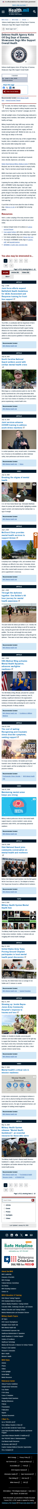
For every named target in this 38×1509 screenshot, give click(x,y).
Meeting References (7, 1401)
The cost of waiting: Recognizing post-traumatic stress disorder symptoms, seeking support (14, 733)
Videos (8, 1218)
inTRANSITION (19, 1177)
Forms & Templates (7, 1395)
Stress (21, 464)
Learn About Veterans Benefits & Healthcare (14, 1436)
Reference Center (8, 1381)
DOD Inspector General (18, 1470)
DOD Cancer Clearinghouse (10, 1322)
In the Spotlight (6, 1372)
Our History (5, 1286)
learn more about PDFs (27, 1503)
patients (30, 240)
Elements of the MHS (8, 1277)
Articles (8, 1205)
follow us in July (10, 207)
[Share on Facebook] (4, 88)
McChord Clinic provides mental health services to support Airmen (13, 535)
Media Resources (7, 1377)
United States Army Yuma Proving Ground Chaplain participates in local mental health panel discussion (14, 953)
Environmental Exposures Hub (10, 1331)
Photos (8, 1212)
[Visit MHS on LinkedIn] (12, 1236)
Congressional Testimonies (9, 1387)
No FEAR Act (10, 1462)
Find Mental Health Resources (10, 1441)
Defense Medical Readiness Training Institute (15, 1304)
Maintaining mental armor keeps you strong (13, 793)
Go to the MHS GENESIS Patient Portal (13, 1428)
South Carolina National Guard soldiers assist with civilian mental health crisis (14, 362)
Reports (4, 1413)
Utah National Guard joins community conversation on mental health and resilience (15, 850)
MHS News (6, 1360)
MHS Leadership (6, 1274)
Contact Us (5, 1292)
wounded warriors (15, 242)
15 (6, 266)
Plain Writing (12, 1478)
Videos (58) (25, 273)
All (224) (5, 273)
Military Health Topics (10, 1316)
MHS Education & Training (12, 1295)
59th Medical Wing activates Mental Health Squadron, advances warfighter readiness (14, 665)
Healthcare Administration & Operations (13, 1333)
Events (8, 1209)
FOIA (24, 1466)
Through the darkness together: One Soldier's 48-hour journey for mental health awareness (14, 596)
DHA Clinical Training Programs (11, 1298)
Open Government (26, 1474)
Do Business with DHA (8, 1444)
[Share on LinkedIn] (10, 88)
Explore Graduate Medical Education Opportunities (16, 1447)
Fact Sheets (5, 1390)
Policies (4, 1404)
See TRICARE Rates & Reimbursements (14, 1438)
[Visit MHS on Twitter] (21, 1236)
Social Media (5, 1374)
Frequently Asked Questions (10, 1398)
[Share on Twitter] (7, 88)
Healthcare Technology (8, 1342)
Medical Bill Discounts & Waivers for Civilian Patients (17, 1345)
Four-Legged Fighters (10, 232)
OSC (24, 1482)
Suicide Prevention (25, 991)
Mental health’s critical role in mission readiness (15, 1071)
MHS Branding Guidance (9, 1289)
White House (14, 1482)
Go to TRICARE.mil (7, 1422)
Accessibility (13, 1466)
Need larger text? (11, 29)
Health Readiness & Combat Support (12, 1336)
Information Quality (10, 1474)
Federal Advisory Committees (10, 1283)
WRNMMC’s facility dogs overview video (15, 245)
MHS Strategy (6, 1280)
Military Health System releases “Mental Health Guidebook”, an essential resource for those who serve (15, 1131)
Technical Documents (8, 1416)
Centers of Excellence (8, 1339)
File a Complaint (6, 1450)
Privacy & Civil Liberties (9, 1348)
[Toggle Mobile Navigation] (3, 11)
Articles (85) (15, 273)
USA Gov (24, 1478)
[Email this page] (13, 88)
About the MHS (7, 1271)
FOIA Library (5, 1393)
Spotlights (9, 1215)
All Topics (4, 1319)
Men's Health (5, 1354)
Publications (5, 1410)
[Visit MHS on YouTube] (26, 1236)
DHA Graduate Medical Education (11, 1301)
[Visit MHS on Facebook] (16, 1236)
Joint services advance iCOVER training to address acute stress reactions (14, 425)
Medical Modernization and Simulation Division (15, 1313)
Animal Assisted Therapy (13, 100)
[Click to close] (35, 534)
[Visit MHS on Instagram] (7, 1236)
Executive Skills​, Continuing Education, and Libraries (17, 1307)
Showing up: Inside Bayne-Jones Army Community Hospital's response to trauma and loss (14, 1008)
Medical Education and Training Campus (13, 1310)
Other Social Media (12, 92)
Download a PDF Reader (9, 1503)
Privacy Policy (24, 1457)
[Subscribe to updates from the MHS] (31, 1236)
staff (5, 242)
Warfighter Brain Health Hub (10, 1325)
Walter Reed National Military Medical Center (15, 164)
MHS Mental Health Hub (10, 346)
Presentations (6, 1407)
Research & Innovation (8, 1351)
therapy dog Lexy (28, 237)
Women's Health (6, 1356)
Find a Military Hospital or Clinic (11, 1425)
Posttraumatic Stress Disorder (12, 776)
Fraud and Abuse (25, 1462)
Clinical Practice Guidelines (10, 1384)
